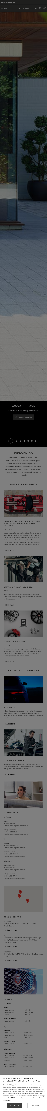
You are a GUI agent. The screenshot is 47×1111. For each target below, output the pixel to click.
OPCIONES (36, 1105)
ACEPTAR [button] (14, 1105)
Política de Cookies (33, 1094)
